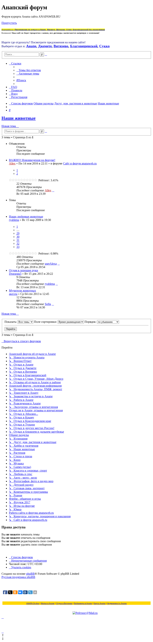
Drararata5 (15, 273)
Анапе (31, 46)
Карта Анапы (99, 603)
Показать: (11, 321)
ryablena (14, 219)
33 (17, 246)
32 (17, 243)
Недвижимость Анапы (117, 603)
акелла (13, 293)
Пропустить (9, 22)
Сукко (104, 46)
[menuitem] (28, 70)
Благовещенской (83, 46)
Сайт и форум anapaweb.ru (80, 163)
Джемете (45, 46)
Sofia (48, 304)
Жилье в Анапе (47, 603)
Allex (12, 163)
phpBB (30, 573)
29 (17, 233)
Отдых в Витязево (64, 603)
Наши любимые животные (26, 216)
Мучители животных (22, 290)
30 (17, 236)
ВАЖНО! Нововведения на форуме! (32, 160)
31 (17, 240)
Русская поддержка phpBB (18, 577)
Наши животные (18, 118)
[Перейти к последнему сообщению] (53, 190)
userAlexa (51, 263)
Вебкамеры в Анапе (83, 603)
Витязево (61, 46)
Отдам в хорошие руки (23, 270)
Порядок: (91, 321)
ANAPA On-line (32, 603)
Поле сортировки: (46, 321)
